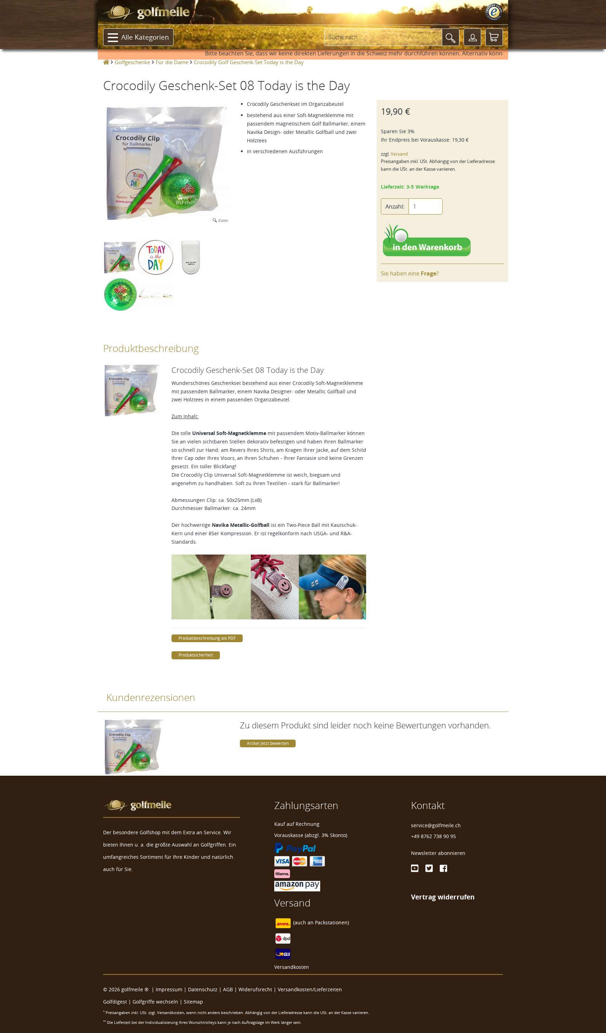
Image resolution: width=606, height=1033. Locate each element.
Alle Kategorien (145, 37)
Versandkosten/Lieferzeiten (310, 989)
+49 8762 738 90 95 (433, 836)
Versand (399, 154)
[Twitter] (429, 868)
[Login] (472, 37)
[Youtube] (414, 868)
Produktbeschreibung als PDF (207, 638)
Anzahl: (394, 206)
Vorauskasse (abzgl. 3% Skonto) (310, 835)
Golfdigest (115, 1001)
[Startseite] (106, 62)
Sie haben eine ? (410, 273)
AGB (228, 989)
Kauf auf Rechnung (296, 824)
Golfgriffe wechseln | (158, 1001)
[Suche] (450, 37)
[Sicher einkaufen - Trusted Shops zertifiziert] (494, 12)
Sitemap (193, 1001)
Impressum (169, 989)
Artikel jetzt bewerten (268, 743)
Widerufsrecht (255, 989)
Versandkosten (291, 967)
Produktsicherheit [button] (196, 655)
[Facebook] (443, 868)
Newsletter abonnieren (438, 853)
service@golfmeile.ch (436, 825)
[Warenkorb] (494, 37)
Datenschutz (202, 989)
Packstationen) (332, 922)
